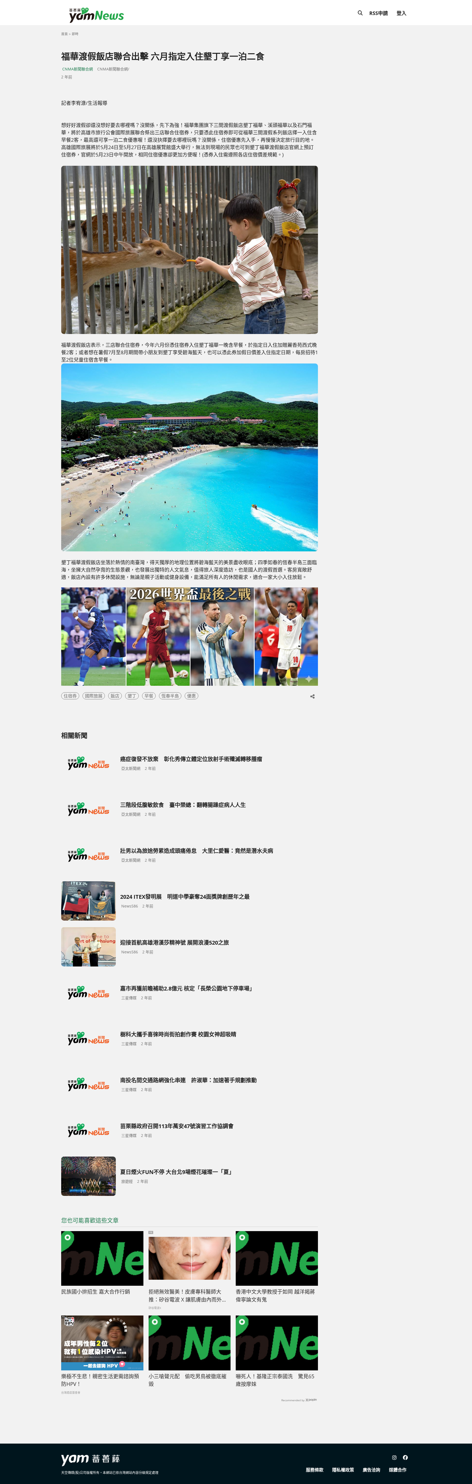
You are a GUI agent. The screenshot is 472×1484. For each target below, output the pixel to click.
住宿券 (70, 696)
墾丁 (132, 696)
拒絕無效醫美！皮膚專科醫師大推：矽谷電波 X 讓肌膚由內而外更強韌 (188, 1295)
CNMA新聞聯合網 (77, 69)
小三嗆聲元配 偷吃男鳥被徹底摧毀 (187, 1380)
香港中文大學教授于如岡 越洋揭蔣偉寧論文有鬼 (275, 1295)
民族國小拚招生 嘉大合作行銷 (95, 1291)
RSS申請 (378, 13)
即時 (75, 34)
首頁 (64, 34)
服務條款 (314, 1470)
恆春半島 (170, 696)
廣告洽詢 (371, 1470)
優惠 (191, 696)
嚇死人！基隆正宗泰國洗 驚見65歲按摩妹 (275, 1380)
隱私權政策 (343, 1470)
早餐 (148, 696)
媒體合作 (397, 1470)
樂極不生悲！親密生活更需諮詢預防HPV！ (100, 1380)
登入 (401, 13)
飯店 (115, 696)
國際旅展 (93, 696)
